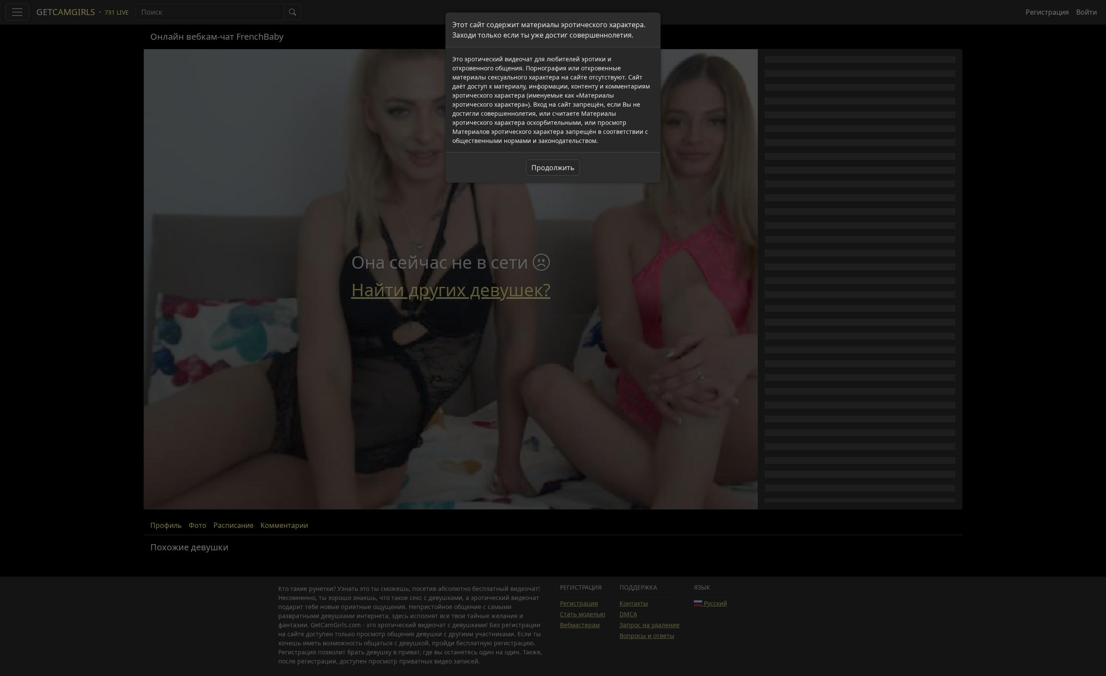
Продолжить (553, 167)
